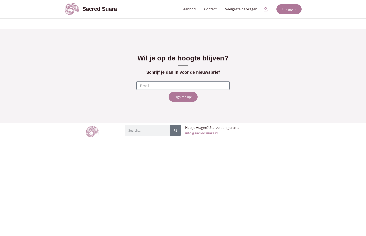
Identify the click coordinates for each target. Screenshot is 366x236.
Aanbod (189, 9)
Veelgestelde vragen (241, 9)
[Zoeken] (175, 130)
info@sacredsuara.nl (201, 133)
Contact (210, 9)
